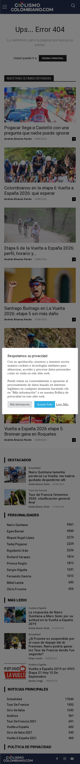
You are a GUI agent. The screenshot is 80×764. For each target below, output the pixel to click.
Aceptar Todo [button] (44, 404)
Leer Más (62, 404)
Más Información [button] (20, 404)
